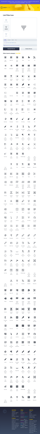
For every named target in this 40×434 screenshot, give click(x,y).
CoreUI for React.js (15, 423)
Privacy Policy (32, 417)
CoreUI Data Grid (15, 426)
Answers (30, 411)
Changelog (13, 411)
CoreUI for (24, 412)
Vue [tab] (16, 39)
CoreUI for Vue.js (15, 424)
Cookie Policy (31, 416)
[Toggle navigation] (38, 8)
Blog (30, 412)
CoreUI (22, 411)
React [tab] (13, 39)
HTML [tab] (5, 39)
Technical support (15, 412)
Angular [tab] (9, 39)
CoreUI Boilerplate (15, 425)
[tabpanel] (20, 44)
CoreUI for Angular (15, 419)
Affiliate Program (15, 416)
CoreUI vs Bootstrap (33, 420)
